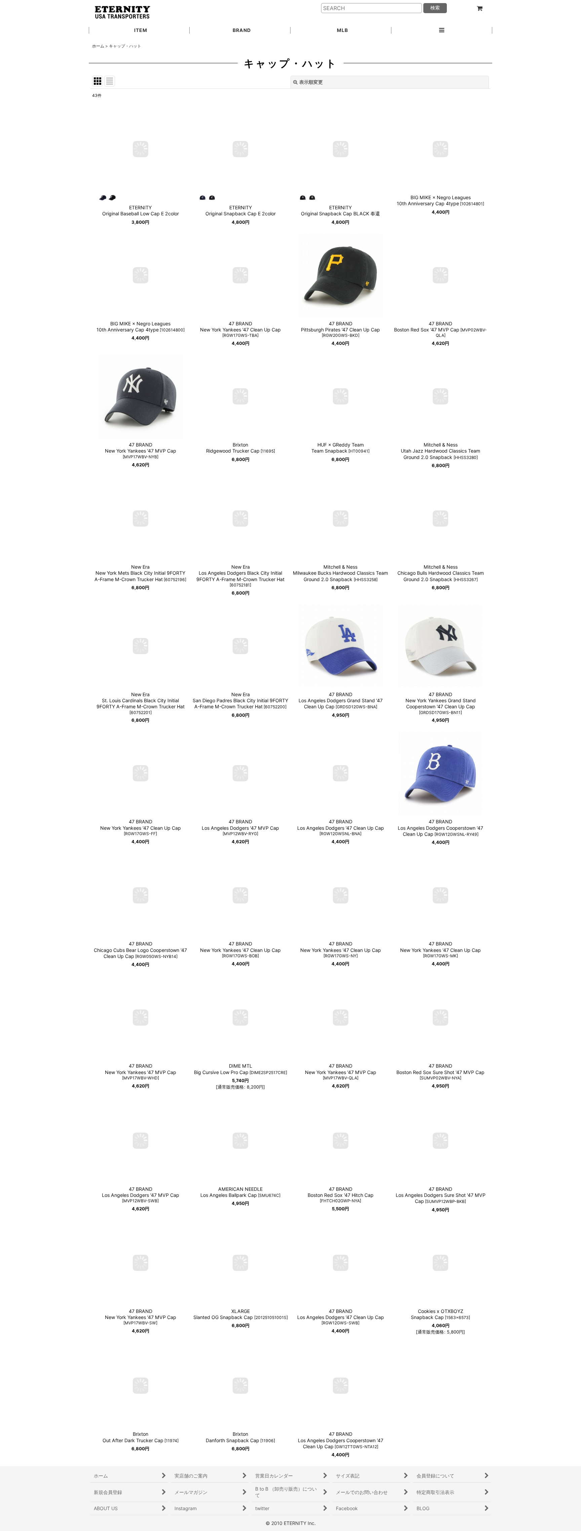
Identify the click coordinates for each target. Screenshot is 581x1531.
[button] (441, 31)
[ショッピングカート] (479, 8)
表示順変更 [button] (311, 82)
